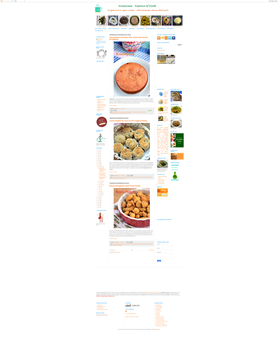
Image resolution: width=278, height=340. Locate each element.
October (100, 182)
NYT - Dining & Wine (160, 319)
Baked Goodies (122, 177)
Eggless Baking (146, 177)
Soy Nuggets (166, 148)
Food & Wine (158, 305)
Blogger (158, 329)
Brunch (158, 133)
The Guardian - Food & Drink (161, 325)
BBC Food (158, 314)
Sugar (121, 178)
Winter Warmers (164, 153)
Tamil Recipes (100, 308)
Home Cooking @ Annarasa (100, 28)
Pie (160, 148)
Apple (158, 127)
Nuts (111, 245)
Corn (160, 137)
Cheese (158, 136)
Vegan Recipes (132, 28)
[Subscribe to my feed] (159, 39)
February (100, 193)
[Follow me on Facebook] (173, 39)
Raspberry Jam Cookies (100, 103)
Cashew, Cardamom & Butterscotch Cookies (101, 105)
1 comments (122, 108)
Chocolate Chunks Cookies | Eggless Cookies (166, 101)
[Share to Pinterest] (116, 110)
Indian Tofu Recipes (161, 28)
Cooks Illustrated (159, 306)
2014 (99, 165)
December (101, 167)
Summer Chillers (161, 183)
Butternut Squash (160, 135)
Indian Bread (163, 142)
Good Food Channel (160, 316)
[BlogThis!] (112, 110)
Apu (158, 194)
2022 (99, 151)
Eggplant (158, 140)
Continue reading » (113, 105)
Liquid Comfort (161, 182)
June (100, 189)
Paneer (158, 148)
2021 (99, 153)
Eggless (166, 139)
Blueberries (161, 132)
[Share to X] (113, 110)
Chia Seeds (163, 136)
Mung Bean (159, 146)
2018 (99, 158)
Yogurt (158, 154)
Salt (116, 178)
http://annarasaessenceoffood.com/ (153, 292)
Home (132, 250)
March (100, 191)
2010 (99, 202)
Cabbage (166, 135)
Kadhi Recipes (160, 145)
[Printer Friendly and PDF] (150, 111)
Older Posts (151, 250)
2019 (99, 157)
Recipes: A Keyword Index (113, 28)
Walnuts (158, 153)
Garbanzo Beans (164, 140)
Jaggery (166, 144)
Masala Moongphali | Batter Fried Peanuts (124, 186)
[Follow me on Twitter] (170, 39)
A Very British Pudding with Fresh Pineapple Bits (166, 119)
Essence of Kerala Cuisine (102, 309)
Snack (126, 113)
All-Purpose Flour (116, 177)
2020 (99, 155)
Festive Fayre (160, 179)
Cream (137, 177)
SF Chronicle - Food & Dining (161, 321)
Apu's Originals (164, 127)
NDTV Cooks (158, 311)
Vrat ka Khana (124, 28)
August (100, 186)
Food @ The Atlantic (160, 318)
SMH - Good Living (159, 322)
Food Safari (158, 309)
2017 (99, 160)
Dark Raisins (140, 177)
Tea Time (128, 113)
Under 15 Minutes (140, 28)
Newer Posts (112, 250)
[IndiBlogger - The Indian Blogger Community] (162, 192)
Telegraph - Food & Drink (161, 324)
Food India (99, 305)
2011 (99, 200)
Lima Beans (166, 145)
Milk (114, 113)
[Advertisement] (100, 84)
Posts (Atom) (117, 252)
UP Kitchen (165, 151)
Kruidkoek (112, 113)
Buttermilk (166, 133)
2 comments (122, 175)
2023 (99, 150)
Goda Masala (162, 141)
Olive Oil (166, 146)
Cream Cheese (165, 137)
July (99, 187)
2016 (99, 162)
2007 (99, 207)
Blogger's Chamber (101, 306)
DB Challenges (170, 28)
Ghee (158, 141)
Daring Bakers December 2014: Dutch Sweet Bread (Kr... (102, 170)
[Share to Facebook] (115, 110)
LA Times (157, 312)
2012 (99, 198)
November (101, 181)
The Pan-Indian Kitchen (150, 28)
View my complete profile (130, 313)
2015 (99, 163)
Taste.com (158, 315)
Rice (162, 148)
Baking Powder (127, 177)
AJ (114, 108)
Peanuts (113, 245)
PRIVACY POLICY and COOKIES (132, 316)
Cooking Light (158, 308)
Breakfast (166, 132)
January (100, 194)
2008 (99, 205)
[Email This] (110, 110)
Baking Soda (133, 177)
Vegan (121, 245)
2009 (99, 203)
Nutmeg (117, 113)
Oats (163, 146)
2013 (99, 196)
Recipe (114, 178)
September (101, 184)
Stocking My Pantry (99, 30)
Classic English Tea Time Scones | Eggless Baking (128, 121)
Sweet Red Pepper (161, 149)
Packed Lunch (121, 113)
